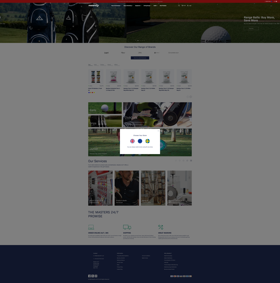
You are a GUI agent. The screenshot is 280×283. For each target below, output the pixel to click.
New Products (163, 5)
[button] (179, 5)
